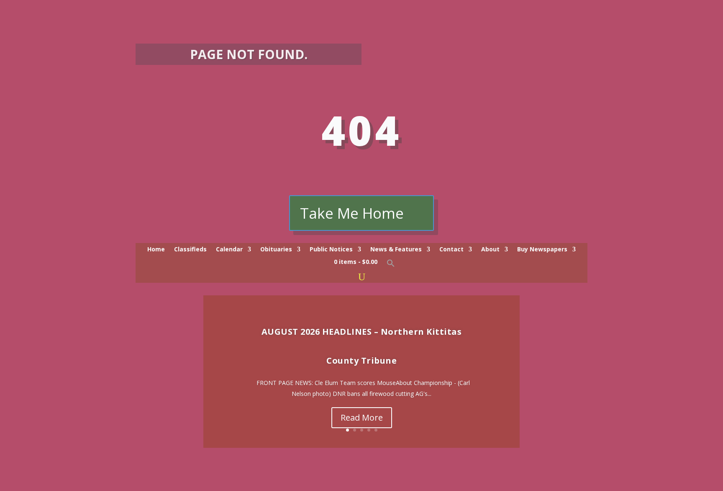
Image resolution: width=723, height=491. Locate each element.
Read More (362, 417)
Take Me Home (352, 213)
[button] (391, 265)
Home (156, 249)
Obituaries (276, 249)
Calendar (229, 249)
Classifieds (190, 249)
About (490, 249)
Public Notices (331, 249)
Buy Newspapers (542, 249)
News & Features (396, 249)
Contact (451, 249)
